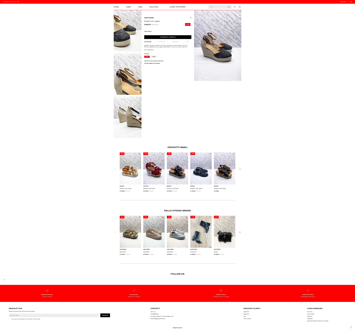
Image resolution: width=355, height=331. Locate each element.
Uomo (140, 7)
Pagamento (175, 41)
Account (343, 1)
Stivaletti (193, 252)
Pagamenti (246, 314)
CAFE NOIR (149, 18)
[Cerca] (229, 7)
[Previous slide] (115, 169)
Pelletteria (153, 7)
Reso (187, 41)
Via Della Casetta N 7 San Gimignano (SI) (162, 316)
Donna (128, 7)
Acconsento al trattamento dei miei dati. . (26, 319)
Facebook (309, 316)
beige (154, 56)
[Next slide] (239, 169)
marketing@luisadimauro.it (158, 318)
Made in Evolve (177, 327)
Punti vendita (310, 314)
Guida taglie (148, 31)
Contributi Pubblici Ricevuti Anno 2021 (317, 321)
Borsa (216, 252)
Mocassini (123, 252)
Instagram (310, 318)
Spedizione (161, 41)
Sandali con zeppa (125, 188)
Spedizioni (246, 311)
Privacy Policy (36, 319)
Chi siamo (309, 311)
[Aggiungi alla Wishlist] (190, 17)
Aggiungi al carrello (168, 37)
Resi (245, 316)
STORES (116, 7)
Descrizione (147, 41)
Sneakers (146, 252)
